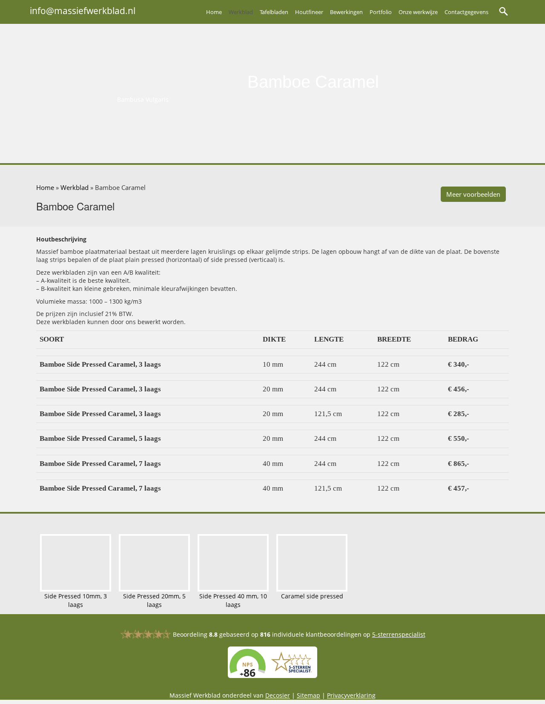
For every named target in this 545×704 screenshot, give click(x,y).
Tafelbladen (274, 12)
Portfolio (381, 12)
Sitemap (308, 695)
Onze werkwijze (418, 12)
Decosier (277, 695)
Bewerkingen (346, 12)
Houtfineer (309, 12)
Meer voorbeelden (473, 194)
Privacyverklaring (351, 695)
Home (214, 12)
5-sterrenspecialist (398, 634)
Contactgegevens (466, 12)
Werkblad (241, 12)
